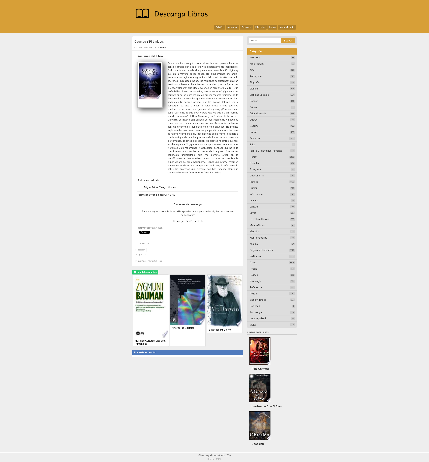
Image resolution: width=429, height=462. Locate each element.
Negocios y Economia (261, 250)
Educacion (260, 27)
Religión (219, 27)
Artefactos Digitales (183, 327)
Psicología (246, 27)
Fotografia (255, 169)
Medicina (255, 231)
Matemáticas (257, 225)
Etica (252, 144)
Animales (255, 57)
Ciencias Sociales (259, 95)
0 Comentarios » (158, 48)
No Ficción (255, 256)
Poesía (253, 268)
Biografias (255, 82)
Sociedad (255, 306)
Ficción (253, 157)
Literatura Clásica (259, 219)
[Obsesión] (259, 441)
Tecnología (256, 312)
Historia (254, 181)
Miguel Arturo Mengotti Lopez (160, 187)
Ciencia (254, 88)
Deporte (254, 126)
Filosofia (254, 163)
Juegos (254, 200)
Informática (256, 194)
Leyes (253, 213)
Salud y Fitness (258, 299)
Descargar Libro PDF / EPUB (188, 221)
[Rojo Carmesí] (259, 365)
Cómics (254, 101)
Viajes (253, 324)
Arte (252, 70)
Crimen (254, 107)
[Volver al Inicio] (173, 14)
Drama (253, 132)
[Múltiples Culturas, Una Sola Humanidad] (151, 306)
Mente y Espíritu (287, 27)
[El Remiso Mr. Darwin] (224, 301)
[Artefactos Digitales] (188, 300)
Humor (253, 188)
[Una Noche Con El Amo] (259, 403)
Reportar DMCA (214, 459)
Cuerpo (272, 27)
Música (254, 244)
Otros (253, 262)
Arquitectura (257, 63)
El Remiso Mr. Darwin (220, 329)
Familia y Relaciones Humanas (266, 150)
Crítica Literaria (258, 113)
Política (254, 275)
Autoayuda (232, 27)
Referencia (256, 287)
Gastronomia (257, 175)
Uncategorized (258, 318)
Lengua (254, 206)
